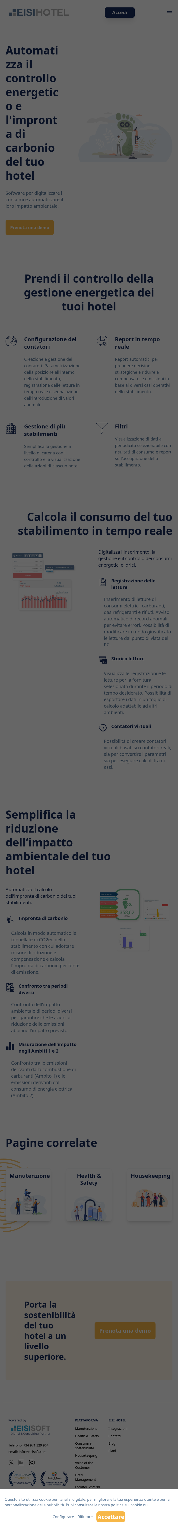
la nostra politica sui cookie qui (121, 1504)
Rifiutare (85, 1516)
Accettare (111, 1516)
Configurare (63, 1516)
